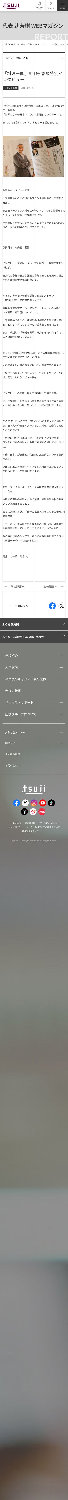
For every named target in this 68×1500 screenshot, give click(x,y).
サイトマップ (15, 823)
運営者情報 (30, 823)
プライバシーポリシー (49, 823)
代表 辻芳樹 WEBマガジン (33, 44)
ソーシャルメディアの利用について (43, 826)
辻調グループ (9, 44)
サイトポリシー (15, 826)
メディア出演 (58, 44)
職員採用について (30, 830)
